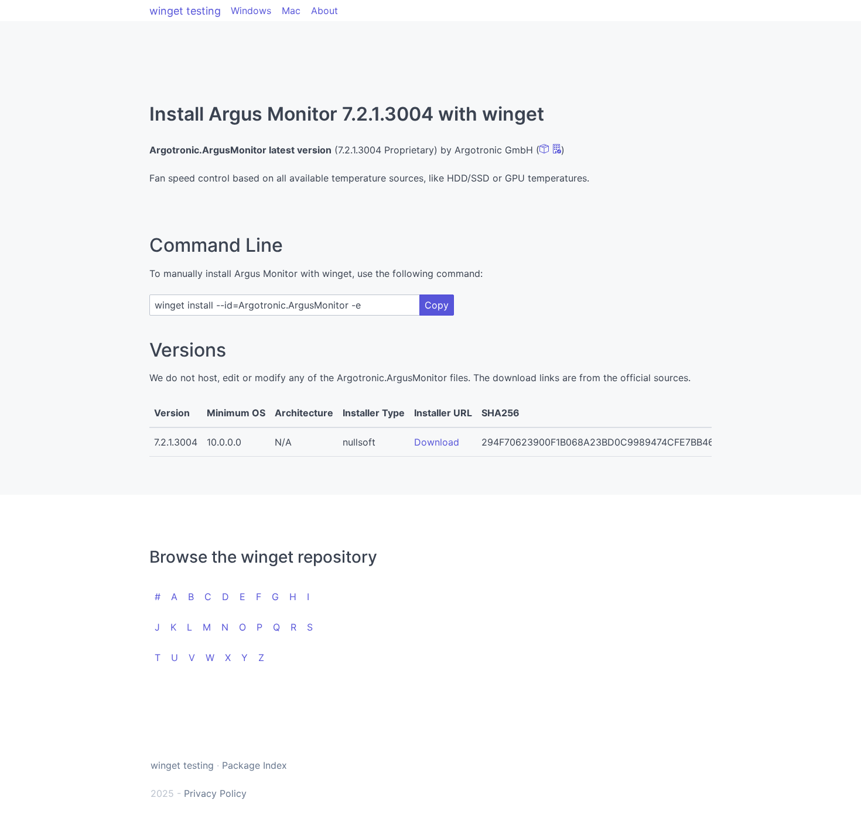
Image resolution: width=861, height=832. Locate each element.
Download (436, 442)
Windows (251, 10)
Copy (437, 305)
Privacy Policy (215, 793)
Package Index (254, 765)
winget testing (185, 11)
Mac (291, 10)
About (324, 10)
